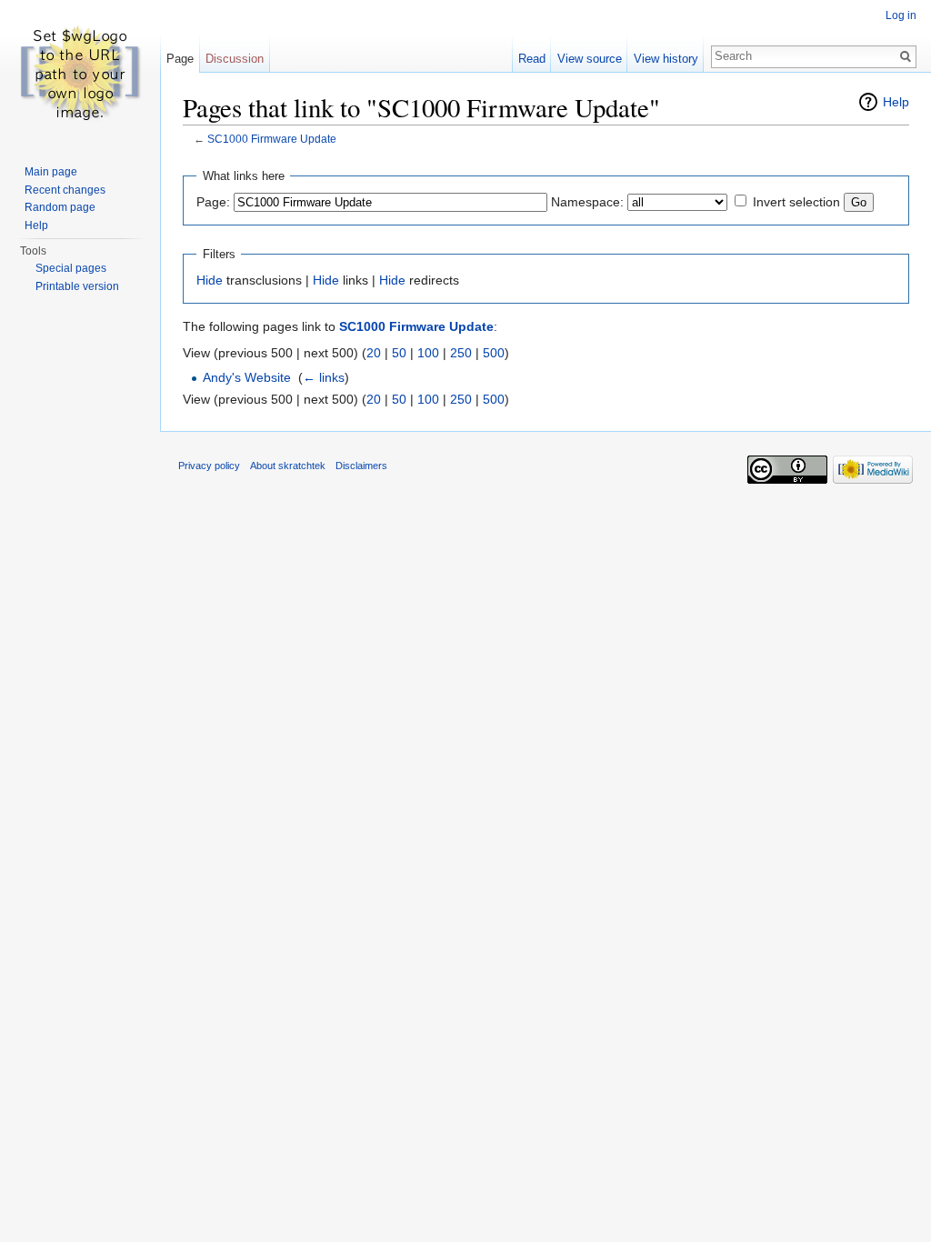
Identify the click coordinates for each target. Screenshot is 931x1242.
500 (494, 353)
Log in (901, 15)
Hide (209, 280)
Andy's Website (247, 377)
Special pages (70, 268)
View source (589, 58)
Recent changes (65, 190)
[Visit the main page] (80, 72)
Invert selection (796, 202)
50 (399, 353)
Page (180, 58)
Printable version (77, 286)
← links (324, 377)
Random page (60, 207)
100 (428, 353)
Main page (51, 171)
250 (461, 353)
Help (896, 102)
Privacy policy (209, 465)
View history (666, 58)
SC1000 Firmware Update (271, 139)
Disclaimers (361, 465)
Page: (213, 202)
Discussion (234, 58)
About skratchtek (287, 465)
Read (532, 58)
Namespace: (587, 202)
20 (373, 353)
